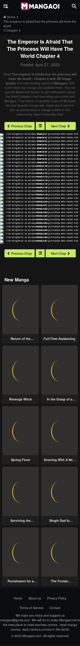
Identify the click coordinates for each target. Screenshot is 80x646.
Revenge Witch (20, 399)
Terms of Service (31, 607)
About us (34, 598)
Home (18, 598)
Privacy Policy (56, 598)
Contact (55, 607)
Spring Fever (20, 459)
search (74, 6)
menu (5, 6)
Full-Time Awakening (59, 338)
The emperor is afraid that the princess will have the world (40, 48)
